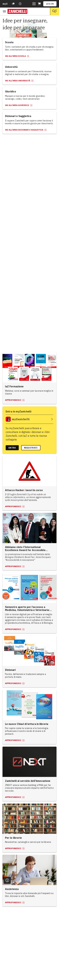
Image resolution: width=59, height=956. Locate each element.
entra (12, 447)
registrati (31, 447)
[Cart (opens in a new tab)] (39, 3)
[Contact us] (20, 4)
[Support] (13, 4)
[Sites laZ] (34, 4)
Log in (50, 3)
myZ (5, 3)
